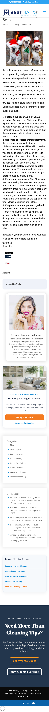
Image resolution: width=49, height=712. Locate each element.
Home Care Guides (18, 463)
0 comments (26, 24)
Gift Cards (34, 690)
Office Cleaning (16, 467)
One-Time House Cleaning (16, 576)
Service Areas (36, 693)
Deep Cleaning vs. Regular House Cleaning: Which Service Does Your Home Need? (25, 528)
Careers (22, 693)
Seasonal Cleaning (18, 477)
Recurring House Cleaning (16, 566)
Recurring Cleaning (18, 472)
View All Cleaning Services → (17, 586)
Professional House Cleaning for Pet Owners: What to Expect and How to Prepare (25, 500)
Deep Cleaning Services (15, 571)
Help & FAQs (10, 693)
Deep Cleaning (16, 458)
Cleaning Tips (16, 449)
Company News (16, 454)
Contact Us (23, 696)
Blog (17, 24)
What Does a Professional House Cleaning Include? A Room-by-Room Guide (25, 538)
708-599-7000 (16, 2)
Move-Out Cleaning (13, 581)
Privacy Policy (13, 690)
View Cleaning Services (24, 423)
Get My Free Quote (24, 417)
